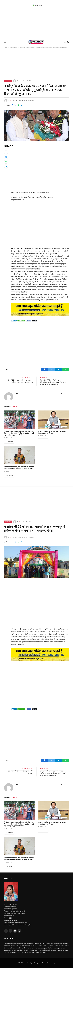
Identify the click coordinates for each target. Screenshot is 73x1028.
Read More (9, 442)
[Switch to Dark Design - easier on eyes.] (64, 42)
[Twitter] (6, 157)
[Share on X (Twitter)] (15, 105)
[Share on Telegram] (21, 105)
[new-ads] (40, 316)
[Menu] (5, 42)
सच (19, 81)
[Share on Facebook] (12, 105)
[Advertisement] (36, 22)
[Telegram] (6, 166)
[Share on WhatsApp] (18, 105)
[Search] (68, 42)
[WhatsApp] (6, 161)
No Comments (30, 100)
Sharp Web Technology (48, 963)
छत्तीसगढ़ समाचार (8, 80)
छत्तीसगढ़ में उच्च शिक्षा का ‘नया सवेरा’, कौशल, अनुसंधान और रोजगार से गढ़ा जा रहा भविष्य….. (52, 432)
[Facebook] (6, 152)
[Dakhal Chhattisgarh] (36, 42)
